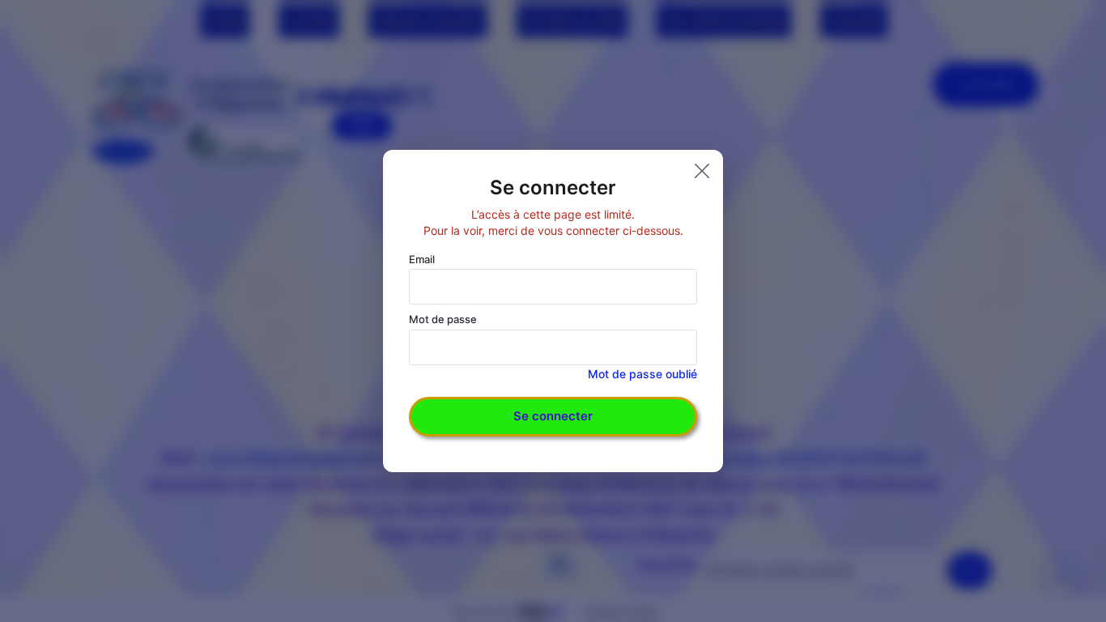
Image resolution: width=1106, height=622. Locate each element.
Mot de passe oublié (642, 374)
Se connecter (553, 416)
